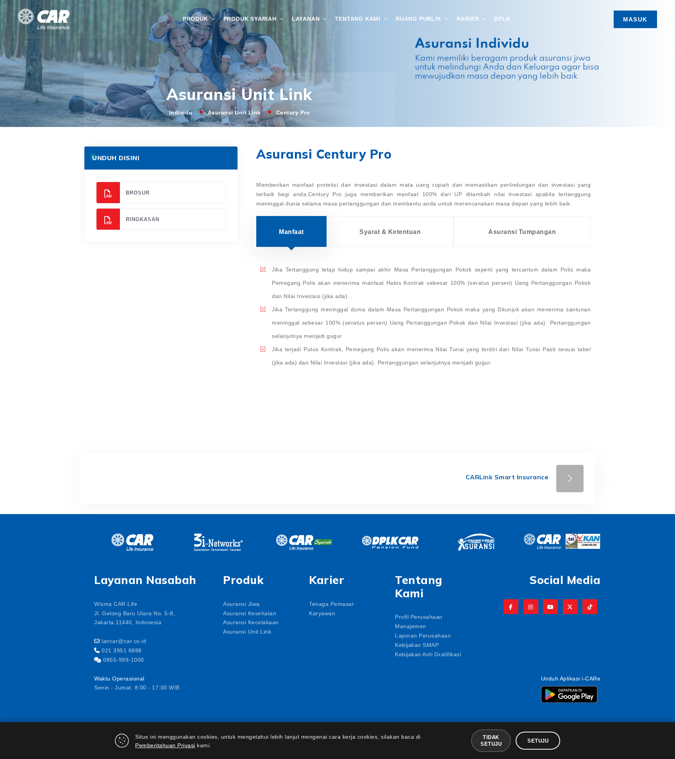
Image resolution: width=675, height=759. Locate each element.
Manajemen (410, 626)
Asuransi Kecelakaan (251, 622)
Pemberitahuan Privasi (165, 745)
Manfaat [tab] (291, 231)
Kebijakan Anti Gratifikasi (428, 654)
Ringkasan (142, 218)
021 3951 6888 (122, 650)
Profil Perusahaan (419, 616)
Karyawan (322, 613)
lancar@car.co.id (124, 640)
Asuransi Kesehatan (249, 613)
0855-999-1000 (123, 659)
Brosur (138, 192)
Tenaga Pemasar (331, 603)
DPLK (502, 18)
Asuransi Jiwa (241, 603)
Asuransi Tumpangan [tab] (522, 231)
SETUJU (537, 740)
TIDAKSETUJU (491, 740)
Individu (181, 112)
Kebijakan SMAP (417, 644)
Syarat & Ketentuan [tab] (390, 231)
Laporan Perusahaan (423, 635)
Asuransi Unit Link (234, 112)
